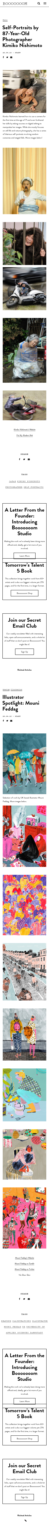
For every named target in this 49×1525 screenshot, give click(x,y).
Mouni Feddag (12, 1326)
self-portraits (34, 487)
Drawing (6, 689)
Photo (5, 20)
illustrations (21, 1321)
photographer (13, 487)
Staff (18, 52)
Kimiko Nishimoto (28, 481)
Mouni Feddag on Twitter (24, 1269)
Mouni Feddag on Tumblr (24, 1264)
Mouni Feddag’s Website (24, 1258)
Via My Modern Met (24, 436)
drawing (6, 1321)
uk (23, 1326)
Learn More (25, 556)
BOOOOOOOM (15, 3)
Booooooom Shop (24, 593)
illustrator (40, 1321)
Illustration (16, 689)
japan (12, 481)
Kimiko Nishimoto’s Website (24, 430)
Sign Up (24, 652)
